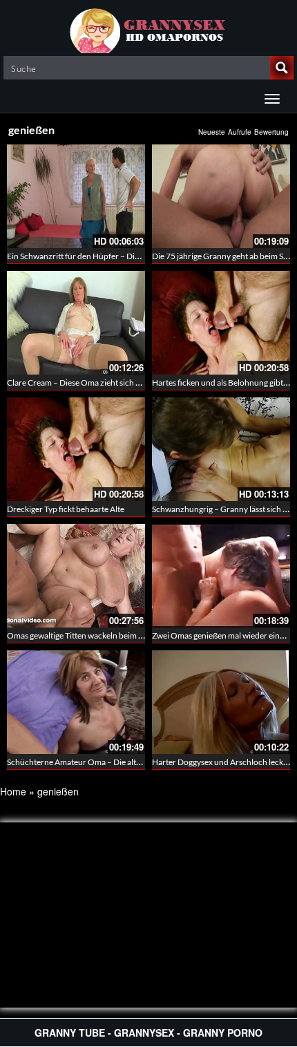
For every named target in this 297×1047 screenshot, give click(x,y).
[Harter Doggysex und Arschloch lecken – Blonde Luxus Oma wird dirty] (221, 702)
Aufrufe (239, 132)
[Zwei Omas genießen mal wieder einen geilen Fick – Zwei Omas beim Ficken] (221, 576)
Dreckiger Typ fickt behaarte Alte (65, 509)
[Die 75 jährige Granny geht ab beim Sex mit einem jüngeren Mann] (221, 196)
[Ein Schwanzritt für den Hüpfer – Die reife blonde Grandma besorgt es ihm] (76, 196)
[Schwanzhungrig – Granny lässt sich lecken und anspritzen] (221, 449)
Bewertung (271, 132)
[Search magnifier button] (282, 67)
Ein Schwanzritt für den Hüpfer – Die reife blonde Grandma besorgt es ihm (140, 256)
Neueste (211, 132)
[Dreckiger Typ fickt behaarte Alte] (76, 449)
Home (13, 791)
